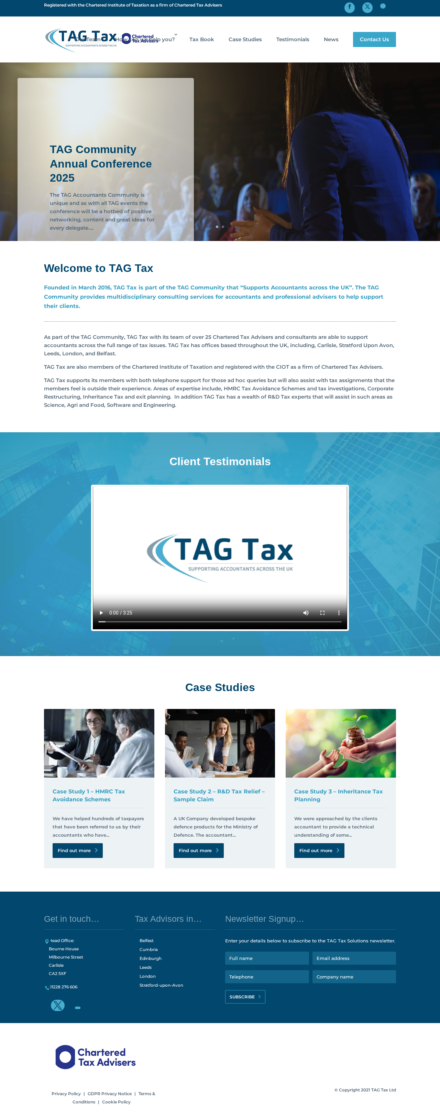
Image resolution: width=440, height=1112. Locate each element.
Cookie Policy (116, 1101)
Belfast (147, 940)
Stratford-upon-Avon (161, 985)
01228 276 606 (63, 986)
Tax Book (201, 39)
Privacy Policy (66, 1093)
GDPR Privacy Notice (110, 1093)
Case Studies (245, 39)
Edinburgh (151, 958)
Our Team (88, 39)
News (331, 39)
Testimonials (292, 39)
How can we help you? (145, 39)
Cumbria (149, 949)
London (148, 976)
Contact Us (374, 39)
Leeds (146, 967)
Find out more (74, 850)
